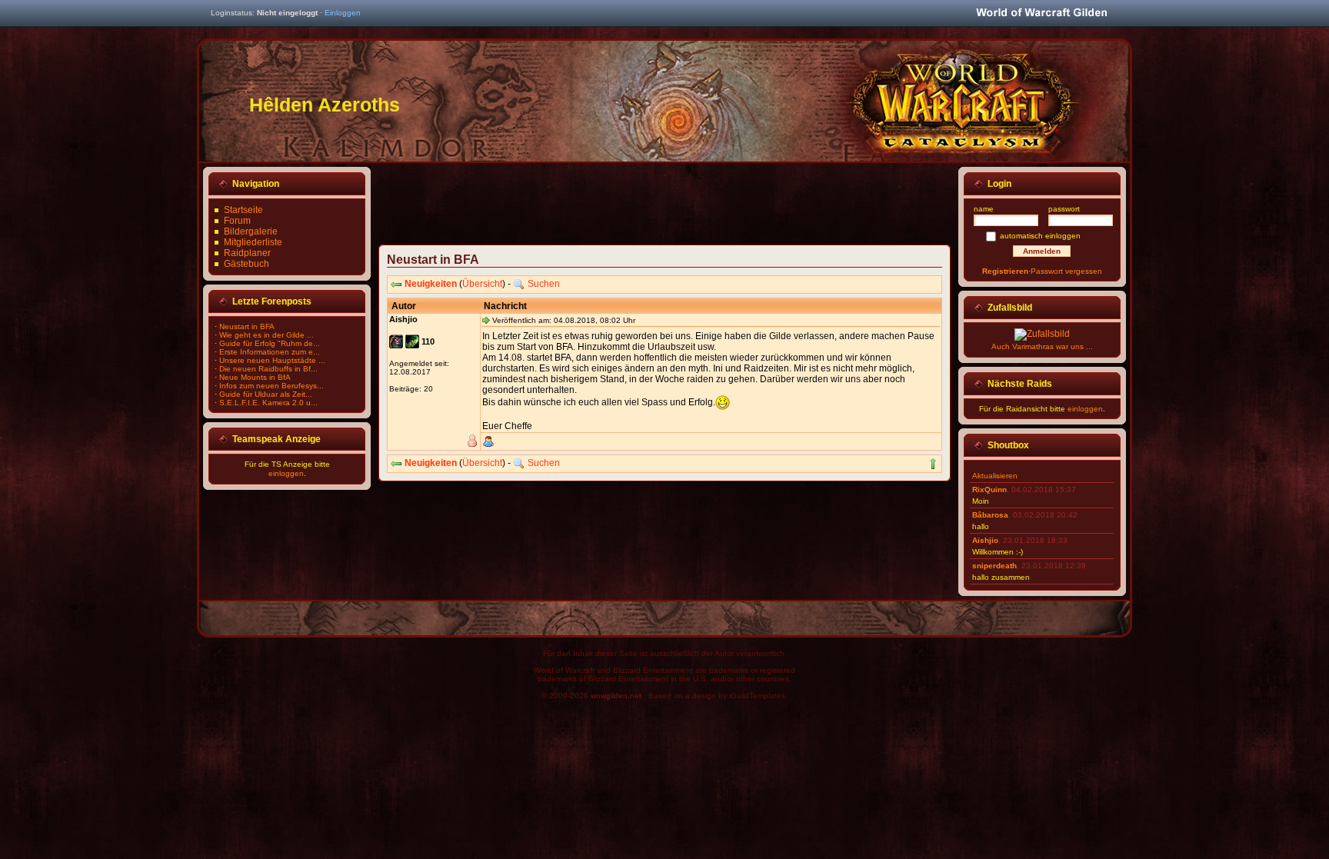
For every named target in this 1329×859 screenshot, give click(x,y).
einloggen (286, 473)
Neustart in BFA (247, 326)
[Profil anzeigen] (488, 441)
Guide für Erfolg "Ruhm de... (269, 343)
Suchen (544, 283)
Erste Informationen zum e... (269, 352)
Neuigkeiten (431, 283)
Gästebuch (246, 263)
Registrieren (1005, 271)
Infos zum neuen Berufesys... (271, 385)
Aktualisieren (995, 475)
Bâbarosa (990, 515)
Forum (237, 220)
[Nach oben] (933, 464)
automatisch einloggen (1040, 235)
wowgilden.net (616, 695)
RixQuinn (989, 489)
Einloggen (343, 12)
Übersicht (482, 283)
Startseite (243, 210)
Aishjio (985, 540)
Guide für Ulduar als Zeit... (265, 394)
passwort (1064, 209)
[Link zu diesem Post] (486, 320)
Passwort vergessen (1066, 271)
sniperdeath (994, 565)
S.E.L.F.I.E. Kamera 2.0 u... (268, 402)
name (984, 209)
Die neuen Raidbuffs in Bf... (268, 369)
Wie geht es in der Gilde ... (266, 335)
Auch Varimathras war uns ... (1042, 346)
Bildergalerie (251, 231)
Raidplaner (247, 253)
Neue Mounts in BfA (255, 377)
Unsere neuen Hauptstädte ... (272, 360)
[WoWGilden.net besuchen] (1041, 13)
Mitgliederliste (253, 242)
